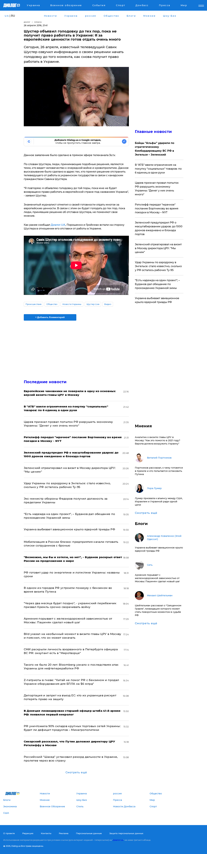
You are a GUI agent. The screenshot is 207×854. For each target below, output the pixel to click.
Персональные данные (89, 833)
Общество (51, 304)
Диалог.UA (58, 224)
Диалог (27, 22)
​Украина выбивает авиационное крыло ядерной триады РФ (69, 529)
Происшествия (34, 304)
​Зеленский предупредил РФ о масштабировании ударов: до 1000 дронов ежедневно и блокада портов (158, 228)
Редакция (27, 833)
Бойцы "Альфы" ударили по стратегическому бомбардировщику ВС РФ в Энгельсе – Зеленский (154, 148)
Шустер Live (93, 304)
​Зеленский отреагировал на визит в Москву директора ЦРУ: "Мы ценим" (158, 248)
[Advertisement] (76, 347)
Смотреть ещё (76, 772)
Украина (38, 22)
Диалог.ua (118, 840)
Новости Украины (72, 304)
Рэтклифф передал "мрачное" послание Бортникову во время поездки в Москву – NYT (156, 208)
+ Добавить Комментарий (50, 317)
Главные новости (153, 131)
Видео (107, 304)
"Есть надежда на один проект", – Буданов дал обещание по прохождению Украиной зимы (157, 284)
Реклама (63, 833)
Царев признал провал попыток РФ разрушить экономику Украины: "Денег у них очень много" (157, 188)
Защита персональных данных (126, 833)
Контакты (46, 833)
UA (7, 15)
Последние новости (45, 381)
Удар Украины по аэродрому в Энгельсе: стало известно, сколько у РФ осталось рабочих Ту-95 (158, 266)
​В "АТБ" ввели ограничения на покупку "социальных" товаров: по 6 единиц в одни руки (158, 168)
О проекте (9, 833)
